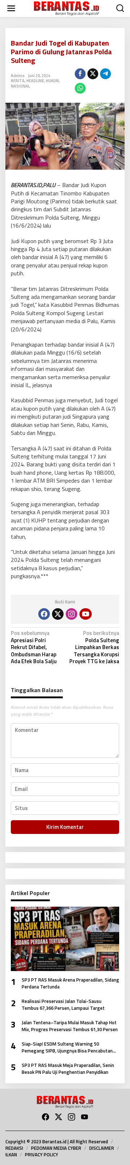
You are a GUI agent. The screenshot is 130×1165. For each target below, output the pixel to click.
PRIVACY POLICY (41, 1154)
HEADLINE (35, 81)
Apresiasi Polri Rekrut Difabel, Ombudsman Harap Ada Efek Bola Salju (34, 647)
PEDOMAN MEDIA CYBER (56, 1148)
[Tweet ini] (92, 73)
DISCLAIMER (101, 1148)
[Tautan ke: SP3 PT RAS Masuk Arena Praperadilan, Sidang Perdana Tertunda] (65, 939)
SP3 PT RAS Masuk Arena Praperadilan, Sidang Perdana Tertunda (70, 984)
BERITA (18, 81)
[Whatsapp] (80, 88)
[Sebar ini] (80, 73)
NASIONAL (20, 86)
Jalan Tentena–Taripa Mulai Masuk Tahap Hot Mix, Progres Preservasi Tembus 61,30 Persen (70, 1026)
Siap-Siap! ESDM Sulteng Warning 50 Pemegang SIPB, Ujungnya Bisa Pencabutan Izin (67, 1048)
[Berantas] (66, 8)
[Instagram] (71, 614)
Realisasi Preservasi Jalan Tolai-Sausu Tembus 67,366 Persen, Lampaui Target (63, 1005)
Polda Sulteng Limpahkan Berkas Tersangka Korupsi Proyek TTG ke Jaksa (94, 647)
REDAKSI (14, 1148)
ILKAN (11, 1154)
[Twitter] (58, 614)
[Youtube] (85, 614)
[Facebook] (44, 614)
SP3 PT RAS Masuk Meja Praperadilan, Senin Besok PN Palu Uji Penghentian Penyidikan (68, 1069)
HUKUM (52, 81)
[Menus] (11, 8)
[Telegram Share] (105, 73)
